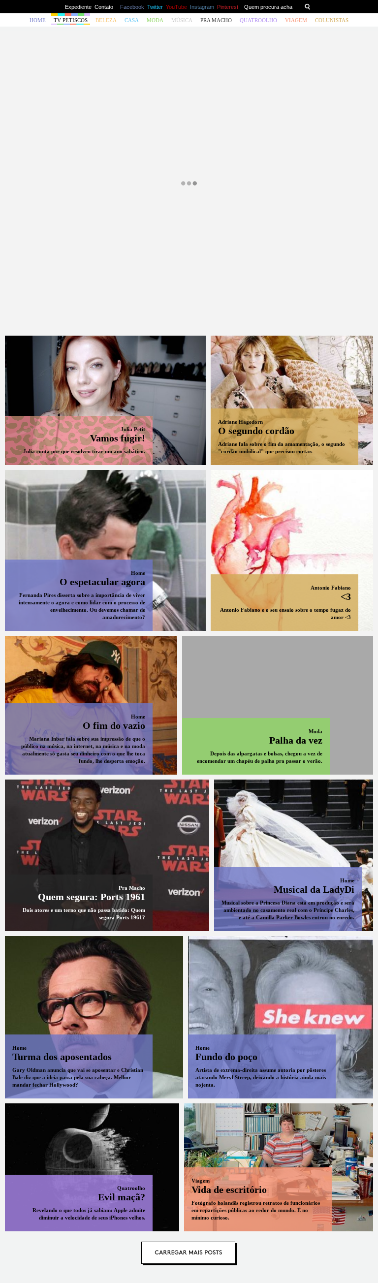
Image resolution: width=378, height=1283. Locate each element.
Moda (155, 20)
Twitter (155, 7)
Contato (103, 7)
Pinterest (227, 7)
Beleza (106, 20)
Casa (132, 20)
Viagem (296, 20)
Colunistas (331, 20)
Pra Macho (216, 20)
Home (38, 20)
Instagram (202, 7)
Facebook (132, 7)
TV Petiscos (71, 20)
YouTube (176, 7)
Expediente (78, 7)
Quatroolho (258, 20)
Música (181, 20)
